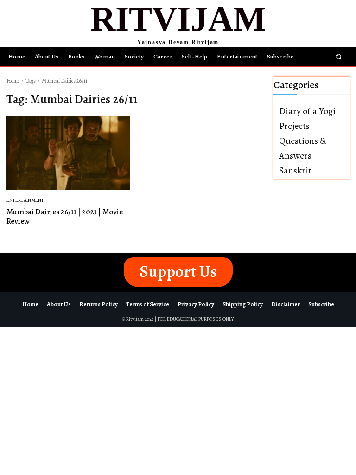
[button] (339, 56)
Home (12, 80)
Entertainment (25, 200)
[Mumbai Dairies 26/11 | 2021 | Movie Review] (68, 153)
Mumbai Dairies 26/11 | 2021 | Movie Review (64, 216)
